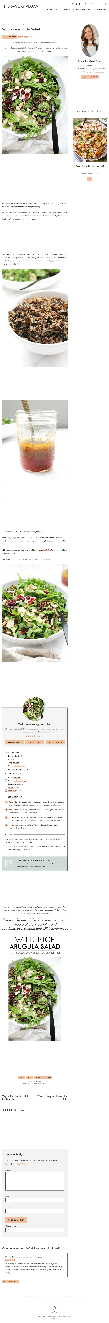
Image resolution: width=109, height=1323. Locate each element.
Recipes (58, 9)
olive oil (17, 777)
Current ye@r (11, 1226)
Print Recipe (15, 742)
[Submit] (105, 3)
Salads (29, 1077)
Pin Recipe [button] (36, 742)
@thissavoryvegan (23, 866)
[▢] (6, 756)
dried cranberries (21, 769)
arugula (16, 762)
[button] (27, 736)
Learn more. (99, 71)
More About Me (89, 77)
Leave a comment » (41, 1084)
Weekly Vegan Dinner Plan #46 (52, 1097)
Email (8, 1207)
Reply (40, 1257)
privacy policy (46, 42)
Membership (101, 9)
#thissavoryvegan (39, 866)
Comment (9, 1170)
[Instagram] (76, 4)
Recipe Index (68, 1296)
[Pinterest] (82, 4)
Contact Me (56, 1296)
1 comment (26, 1084)
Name (8, 1196)
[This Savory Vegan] (20, 7)
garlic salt (12, 790)
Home (49, 9)
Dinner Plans (79, 9)
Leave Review (56, 742)
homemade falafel (46, 550)
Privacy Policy (80, 1296)
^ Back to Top (28, 1296)
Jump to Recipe (10, 37)
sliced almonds (19, 765)
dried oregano (17, 784)
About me (46, 1296)
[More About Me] (90, 40)
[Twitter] (85, 4)
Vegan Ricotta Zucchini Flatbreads (15, 1097)
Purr (57, 1318)
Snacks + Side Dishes (43, 1077)
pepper (11, 787)
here (33, 219)
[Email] (73, 4)
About (67, 9)
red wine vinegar (20, 780)
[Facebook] (79, 4)
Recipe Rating (10, 1164)
